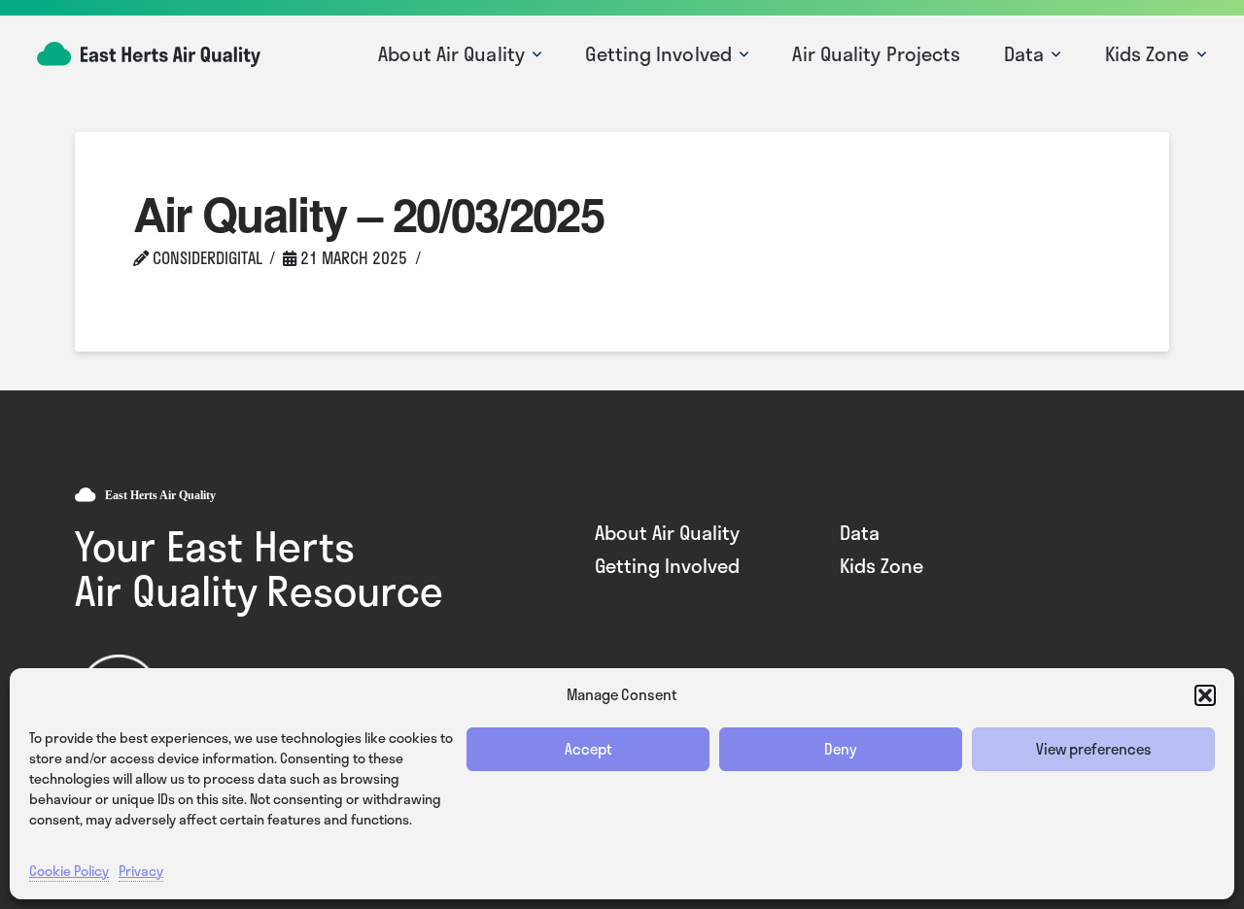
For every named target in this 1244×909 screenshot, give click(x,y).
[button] (1205, 695)
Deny (840, 748)
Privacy (141, 870)
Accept (588, 748)
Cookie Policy (69, 870)
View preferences (1094, 748)
